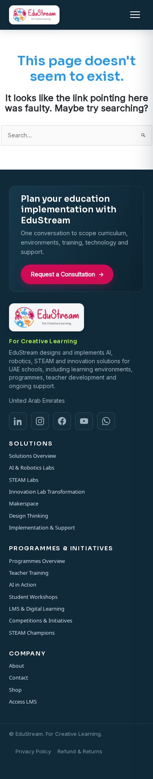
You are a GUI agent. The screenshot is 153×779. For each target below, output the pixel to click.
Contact (18, 677)
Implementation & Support (42, 527)
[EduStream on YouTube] (84, 421)
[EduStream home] (34, 14)
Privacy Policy (33, 751)
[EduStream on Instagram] (40, 421)
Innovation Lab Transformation (47, 491)
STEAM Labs (23, 479)
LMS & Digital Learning (36, 608)
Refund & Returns (80, 751)
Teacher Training (29, 572)
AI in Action (22, 584)
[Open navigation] (135, 15)
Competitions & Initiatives (40, 620)
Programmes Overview (37, 561)
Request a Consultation (67, 274)
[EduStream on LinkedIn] (18, 421)
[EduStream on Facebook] (62, 421)
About (16, 665)
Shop (15, 689)
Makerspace (23, 503)
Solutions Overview (32, 455)
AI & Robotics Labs (31, 467)
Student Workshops (33, 596)
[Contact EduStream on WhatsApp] (106, 421)
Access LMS (23, 701)
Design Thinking (28, 515)
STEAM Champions (32, 632)
